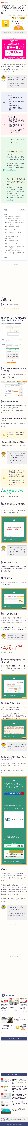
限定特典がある (10, 238)
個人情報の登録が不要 (12, 240)
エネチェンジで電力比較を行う (10, 308)
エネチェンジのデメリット (12, 243)
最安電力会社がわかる (12, 236)
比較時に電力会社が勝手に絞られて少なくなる (15, 247)
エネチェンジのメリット (12, 229)
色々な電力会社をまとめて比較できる (15, 233)
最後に (7, 257)
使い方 (7, 214)
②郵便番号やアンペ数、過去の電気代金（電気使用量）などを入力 (15, 219)
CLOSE (22, 209)
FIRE (3, 2)
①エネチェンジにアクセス (13, 216)
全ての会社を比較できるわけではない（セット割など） (15, 253)
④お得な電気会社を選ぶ (12, 226)
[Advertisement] (14, 280)
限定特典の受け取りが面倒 (13, 250)
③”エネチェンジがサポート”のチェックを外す (15, 223)
